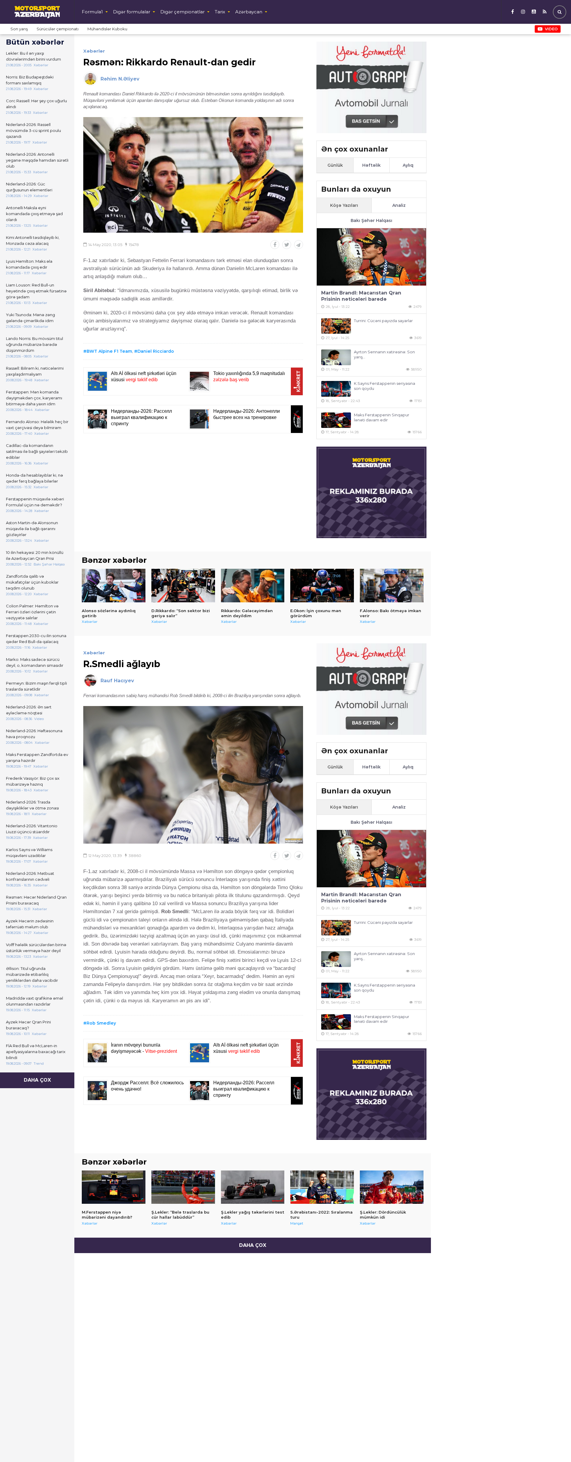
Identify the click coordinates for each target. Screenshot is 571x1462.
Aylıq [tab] (408, 165)
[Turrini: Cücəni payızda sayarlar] (336, 326)
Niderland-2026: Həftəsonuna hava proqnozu (34, 733)
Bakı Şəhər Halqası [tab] (371, 220)
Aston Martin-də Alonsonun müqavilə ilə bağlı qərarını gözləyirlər (32, 528)
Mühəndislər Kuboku (107, 28)
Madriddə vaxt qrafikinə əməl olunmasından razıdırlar (34, 1001)
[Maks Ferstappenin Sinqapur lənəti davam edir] (336, 420)
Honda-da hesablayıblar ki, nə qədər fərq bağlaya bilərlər (34, 478)
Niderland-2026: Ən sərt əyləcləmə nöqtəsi (28, 710)
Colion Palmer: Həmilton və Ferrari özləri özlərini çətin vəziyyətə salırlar (32, 612)
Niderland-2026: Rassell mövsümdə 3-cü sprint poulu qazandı (33, 130)
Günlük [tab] (335, 165)
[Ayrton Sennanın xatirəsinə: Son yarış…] (336, 357)
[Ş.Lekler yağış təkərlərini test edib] (253, 1187)
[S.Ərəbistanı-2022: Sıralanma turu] (322, 1187)
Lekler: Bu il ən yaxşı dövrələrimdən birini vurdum (33, 56)
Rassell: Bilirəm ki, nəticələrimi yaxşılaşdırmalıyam (35, 371)
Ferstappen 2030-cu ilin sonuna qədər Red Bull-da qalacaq (36, 638)
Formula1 (92, 12)
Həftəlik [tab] (371, 165)
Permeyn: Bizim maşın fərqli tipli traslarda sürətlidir (36, 686)
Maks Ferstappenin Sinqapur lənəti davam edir (381, 417)
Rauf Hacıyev (117, 680)
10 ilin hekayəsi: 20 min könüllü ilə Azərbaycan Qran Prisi (34, 555)
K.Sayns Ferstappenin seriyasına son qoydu (384, 386)
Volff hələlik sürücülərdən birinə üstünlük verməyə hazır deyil (36, 947)
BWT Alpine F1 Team (109, 351)
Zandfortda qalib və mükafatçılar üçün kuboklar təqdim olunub (32, 582)
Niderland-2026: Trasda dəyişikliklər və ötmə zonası (32, 805)
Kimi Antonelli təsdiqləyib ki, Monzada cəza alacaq (32, 240)
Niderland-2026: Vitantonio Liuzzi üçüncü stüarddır (31, 828)
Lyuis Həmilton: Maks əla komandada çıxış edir (29, 264)
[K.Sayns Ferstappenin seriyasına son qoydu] (336, 389)
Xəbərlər (94, 51)
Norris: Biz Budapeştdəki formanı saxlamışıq (30, 80)
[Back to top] (554, 1445)
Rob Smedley (101, 1023)
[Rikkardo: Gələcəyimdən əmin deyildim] (253, 585)
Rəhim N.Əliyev (120, 79)
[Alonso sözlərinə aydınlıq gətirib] (113, 585)
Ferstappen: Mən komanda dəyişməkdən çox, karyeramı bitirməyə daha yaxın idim (34, 398)
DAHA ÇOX (37, 1080)
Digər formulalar (131, 12)
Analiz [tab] (399, 205)
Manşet (296, 1223)
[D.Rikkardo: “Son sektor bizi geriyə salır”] (183, 585)
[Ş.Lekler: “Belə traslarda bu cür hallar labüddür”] (183, 1187)
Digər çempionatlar (182, 12)
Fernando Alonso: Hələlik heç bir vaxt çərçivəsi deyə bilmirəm (37, 424)
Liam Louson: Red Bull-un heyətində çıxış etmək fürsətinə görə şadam (36, 291)
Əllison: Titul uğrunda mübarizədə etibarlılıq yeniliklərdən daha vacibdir (32, 974)
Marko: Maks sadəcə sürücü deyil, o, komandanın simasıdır (34, 662)
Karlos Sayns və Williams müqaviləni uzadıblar (29, 852)
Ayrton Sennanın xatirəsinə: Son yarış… (384, 354)
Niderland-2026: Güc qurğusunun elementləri (29, 187)
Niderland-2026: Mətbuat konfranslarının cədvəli (30, 876)
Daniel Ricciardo (155, 351)
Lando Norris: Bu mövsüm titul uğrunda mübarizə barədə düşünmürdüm (34, 344)
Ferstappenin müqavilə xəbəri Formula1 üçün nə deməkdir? (35, 502)
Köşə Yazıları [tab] (344, 205)
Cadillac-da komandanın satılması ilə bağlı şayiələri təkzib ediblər (37, 451)
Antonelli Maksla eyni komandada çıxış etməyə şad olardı (34, 213)
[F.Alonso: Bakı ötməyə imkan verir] (391, 585)
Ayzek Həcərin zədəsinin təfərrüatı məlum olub (30, 924)
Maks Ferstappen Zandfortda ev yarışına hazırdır (37, 757)
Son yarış (19, 28)
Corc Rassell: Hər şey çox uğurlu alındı (36, 103)
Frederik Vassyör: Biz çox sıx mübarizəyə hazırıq (32, 781)
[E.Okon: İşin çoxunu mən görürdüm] (322, 585)
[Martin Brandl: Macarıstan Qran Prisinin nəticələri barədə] (371, 257)
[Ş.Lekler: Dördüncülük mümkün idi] (391, 1187)
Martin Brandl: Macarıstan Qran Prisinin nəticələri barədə (361, 296)
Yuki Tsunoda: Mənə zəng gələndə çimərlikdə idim (30, 317)
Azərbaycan (248, 12)
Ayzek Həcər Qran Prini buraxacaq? (28, 1025)
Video (551, 28)
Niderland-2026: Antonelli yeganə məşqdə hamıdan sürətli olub (37, 160)
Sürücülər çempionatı (58, 28)
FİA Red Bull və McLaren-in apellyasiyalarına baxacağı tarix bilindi (35, 1051)
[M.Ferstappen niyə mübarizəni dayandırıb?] (113, 1187)
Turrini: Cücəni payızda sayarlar (383, 320)
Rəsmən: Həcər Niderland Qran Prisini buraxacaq (36, 900)
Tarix (220, 12)
